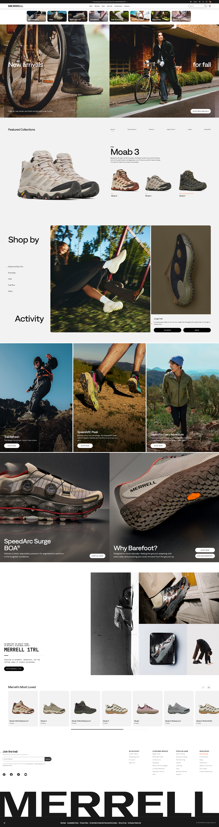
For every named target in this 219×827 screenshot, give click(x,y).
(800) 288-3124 (158, 757)
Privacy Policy (30, 763)
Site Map (63, 823)
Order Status (133, 754)
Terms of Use (123, 823)
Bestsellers (33, 19)
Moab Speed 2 (132, 129)
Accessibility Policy (73, 823)
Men (90, 6)
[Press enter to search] (205, 6)
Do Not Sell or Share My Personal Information (103, 823)
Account (132, 760)
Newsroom (203, 763)
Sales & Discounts (206, 765)
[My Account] (203, 1)
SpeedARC (207, 129)
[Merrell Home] (15, 6)
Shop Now (205, 550)
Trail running (117, 19)
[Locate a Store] (199, 1)
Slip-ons (156, 19)
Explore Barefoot (205, 556)
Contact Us (157, 760)
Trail (11, 285)
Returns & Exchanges (160, 765)
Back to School (180, 19)
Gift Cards (203, 768)
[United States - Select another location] (191, 2)
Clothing (179, 765)
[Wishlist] (206, 1)
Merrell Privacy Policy (7, 765)
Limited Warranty (159, 768)
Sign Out (132, 763)
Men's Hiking (180, 754)
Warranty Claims (158, 771)
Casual (178, 763)
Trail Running (180, 760)
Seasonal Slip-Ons (15, 266)
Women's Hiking (181, 757)
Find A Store (204, 757)
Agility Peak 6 (171, 129)
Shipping (156, 763)
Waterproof (75, 19)
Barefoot (151, 129)
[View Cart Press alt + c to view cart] (210, 6)
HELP (195, 1)
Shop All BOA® (97, 556)
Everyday (12, 273)
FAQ (154, 774)
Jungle (190, 129)
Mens (197, 330)
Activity (109, 6)
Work (10, 291)
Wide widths (138, 19)
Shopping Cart (134, 757)
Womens (167, 330)
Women (97, 6)
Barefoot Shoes (181, 771)
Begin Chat (156, 754)
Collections (118, 6)
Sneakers (94, 19)
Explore (126, 6)
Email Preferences (206, 771)
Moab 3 (113, 129)
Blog (201, 760)
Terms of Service (39, 763)
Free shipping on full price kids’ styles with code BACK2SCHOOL (109, 1)
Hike (51, 19)
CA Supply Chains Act (134, 823)
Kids (103, 6)
